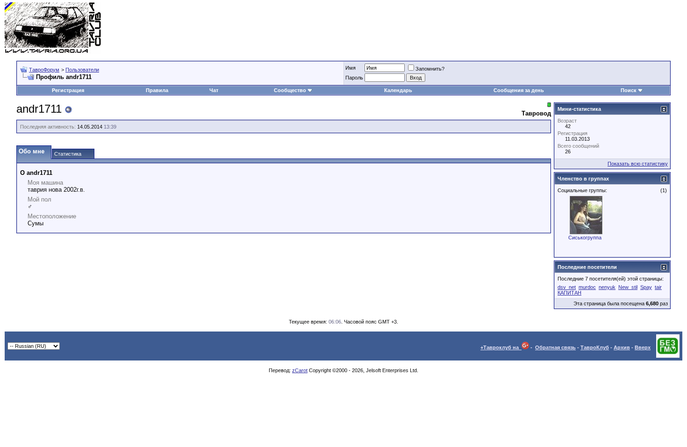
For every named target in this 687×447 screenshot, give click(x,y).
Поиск (629, 90)
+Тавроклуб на (501, 347)
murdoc (587, 287)
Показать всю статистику (638, 163)
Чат (213, 90)
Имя (350, 68)
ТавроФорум (44, 69)
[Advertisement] (512, 28)
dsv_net (567, 287)
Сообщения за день (519, 90)
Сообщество (290, 90)
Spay (646, 287)
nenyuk (607, 287)
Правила (157, 90)
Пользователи (82, 69)
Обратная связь (555, 347)
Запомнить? (429, 69)
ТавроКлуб (594, 347)
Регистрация (68, 90)
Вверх (643, 347)
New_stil (627, 287)
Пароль (354, 77)
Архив (622, 347)
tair (658, 287)
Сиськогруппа (584, 237)
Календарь (398, 90)
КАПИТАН (569, 293)
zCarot (300, 370)
